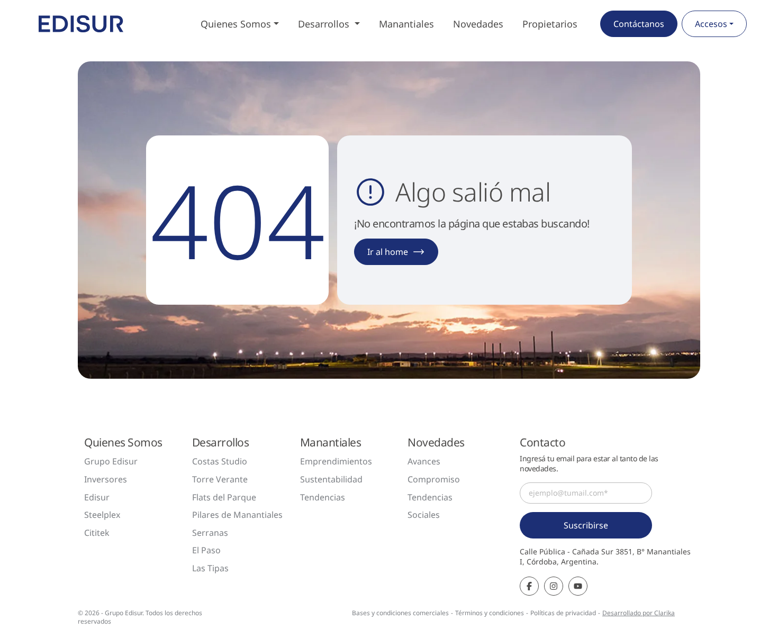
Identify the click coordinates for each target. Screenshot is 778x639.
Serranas (210, 532)
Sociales (424, 515)
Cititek (97, 532)
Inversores (105, 479)
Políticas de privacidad (563, 612)
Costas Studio (219, 461)
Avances (424, 461)
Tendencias (322, 497)
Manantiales (406, 23)
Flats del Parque (224, 497)
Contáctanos (638, 24)
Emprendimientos (336, 461)
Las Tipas (210, 568)
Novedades (478, 23)
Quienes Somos (236, 23)
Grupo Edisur (111, 461)
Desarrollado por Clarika (638, 612)
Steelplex (102, 515)
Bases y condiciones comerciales (400, 612)
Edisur (97, 497)
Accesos (711, 24)
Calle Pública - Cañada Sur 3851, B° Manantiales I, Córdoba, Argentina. (605, 557)
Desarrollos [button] (325, 23)
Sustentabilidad (331, 479)
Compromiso (434, 479)
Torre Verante (220, 479)
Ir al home (387, 252)
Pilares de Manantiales (237, 515)
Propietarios (549, 23)
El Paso (206, 550)
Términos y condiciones (489, 612)
